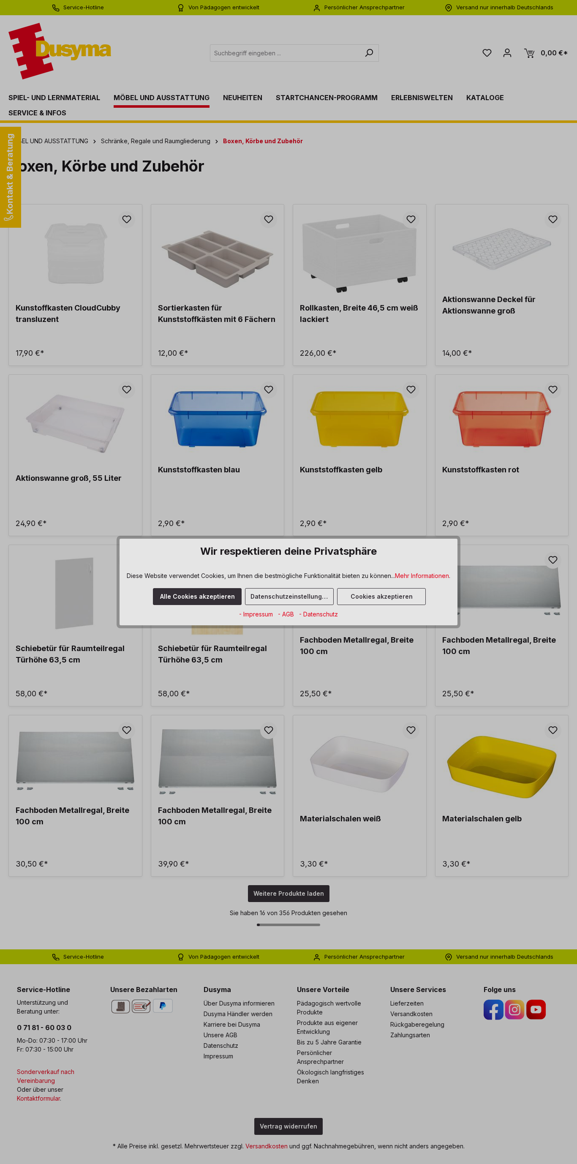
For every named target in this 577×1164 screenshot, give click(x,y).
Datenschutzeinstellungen (289, 596)
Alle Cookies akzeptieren (197, 596)
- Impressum (257, 614)
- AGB (287, 614)
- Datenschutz (318, 614)
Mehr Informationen (422, 575)
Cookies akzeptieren (382, 596)
